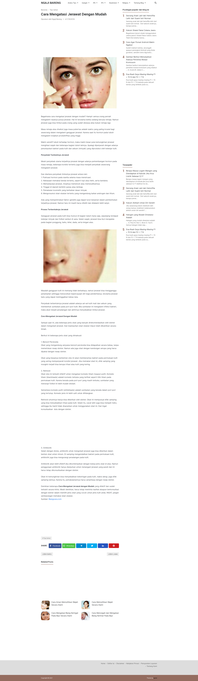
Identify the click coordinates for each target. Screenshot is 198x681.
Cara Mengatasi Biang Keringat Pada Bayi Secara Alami (64, 614)
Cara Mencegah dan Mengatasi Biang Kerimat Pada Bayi (105, 614)
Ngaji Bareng (51, 2)
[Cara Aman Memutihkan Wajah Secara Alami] (45, 605)
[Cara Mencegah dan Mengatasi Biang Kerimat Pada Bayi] (85, 616)
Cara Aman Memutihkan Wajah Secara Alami (64, 603)
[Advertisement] (80, 39)
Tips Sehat (47, 538)
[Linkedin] (103, 545)
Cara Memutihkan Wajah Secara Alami (102, 603)
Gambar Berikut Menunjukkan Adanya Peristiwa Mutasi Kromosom (138, 59)
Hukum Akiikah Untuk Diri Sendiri (140, 203)
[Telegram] (81, 545)
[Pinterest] (114, 545)
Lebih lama (113, 554)
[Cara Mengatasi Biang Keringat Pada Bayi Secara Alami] (45, 616)
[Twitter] (92, 545)
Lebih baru (47, 554)
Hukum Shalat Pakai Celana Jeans (140, 30)
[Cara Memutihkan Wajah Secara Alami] (85, 605)
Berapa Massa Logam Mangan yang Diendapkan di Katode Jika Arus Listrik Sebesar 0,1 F (141, 173)
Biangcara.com (55, 499)
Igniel (155, 678)
